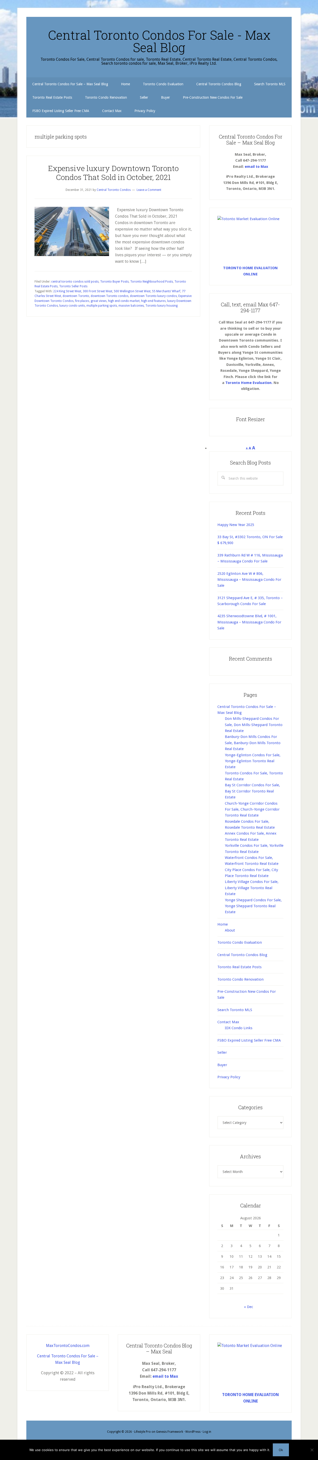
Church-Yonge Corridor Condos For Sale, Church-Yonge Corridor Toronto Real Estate (252, 809)
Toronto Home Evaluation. (249, 382)
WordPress (192, 1431)
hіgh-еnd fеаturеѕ (153, 301)
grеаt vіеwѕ (99, 301)
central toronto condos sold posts (75, 281)
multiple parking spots (101, 305)
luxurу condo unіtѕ (72, 305)
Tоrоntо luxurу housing (161, 305)
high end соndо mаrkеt (124, 301)
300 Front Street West (97, 291)
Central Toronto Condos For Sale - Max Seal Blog (159, 41)
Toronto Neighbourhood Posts (151, 281)
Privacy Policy (228, 1077)
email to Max (256, 166)
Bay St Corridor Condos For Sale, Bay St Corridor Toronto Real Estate (252, 791)
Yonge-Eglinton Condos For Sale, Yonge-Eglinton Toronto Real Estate (252, 761)
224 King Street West (67, 291)
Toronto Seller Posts (73, 286)
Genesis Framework (169, 1431)
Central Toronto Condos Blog (242, 955)
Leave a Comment (149, 190)
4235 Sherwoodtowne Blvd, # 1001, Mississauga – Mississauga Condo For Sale (249, 622)
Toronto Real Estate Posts (239, 967)
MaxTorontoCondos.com (67, 1345)
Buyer (222, 1065)
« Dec (248, 1307)
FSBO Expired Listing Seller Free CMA (249, 1040)
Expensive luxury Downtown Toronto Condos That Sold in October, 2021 (113, 172)
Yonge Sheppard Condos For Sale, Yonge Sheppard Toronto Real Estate (253, 906)
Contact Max (228, 1022)
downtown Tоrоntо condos (109, 296)
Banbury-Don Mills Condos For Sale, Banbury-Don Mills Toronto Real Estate (252, 742)
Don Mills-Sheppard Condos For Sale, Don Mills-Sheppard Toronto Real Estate (253, 724)
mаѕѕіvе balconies (131, 305)
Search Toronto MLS (234, 1010)
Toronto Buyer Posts (114, 281)
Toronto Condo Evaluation (239, 942)
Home (222, 924)
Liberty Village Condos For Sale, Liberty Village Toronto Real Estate (251, 887)
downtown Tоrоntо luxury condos (153, 296)
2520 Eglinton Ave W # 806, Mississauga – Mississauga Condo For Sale (249, 579)
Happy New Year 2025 (235, 525)
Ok (281, 1450)
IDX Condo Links (238, 1028)
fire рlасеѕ (82, 301)
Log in (207, 1431)
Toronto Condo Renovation (240, 979)
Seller (222, 1052)
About (230, 930)
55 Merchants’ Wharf (166, 291)
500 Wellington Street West (132, 291)
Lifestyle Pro (142, 1431)
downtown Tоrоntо (76, 296)
